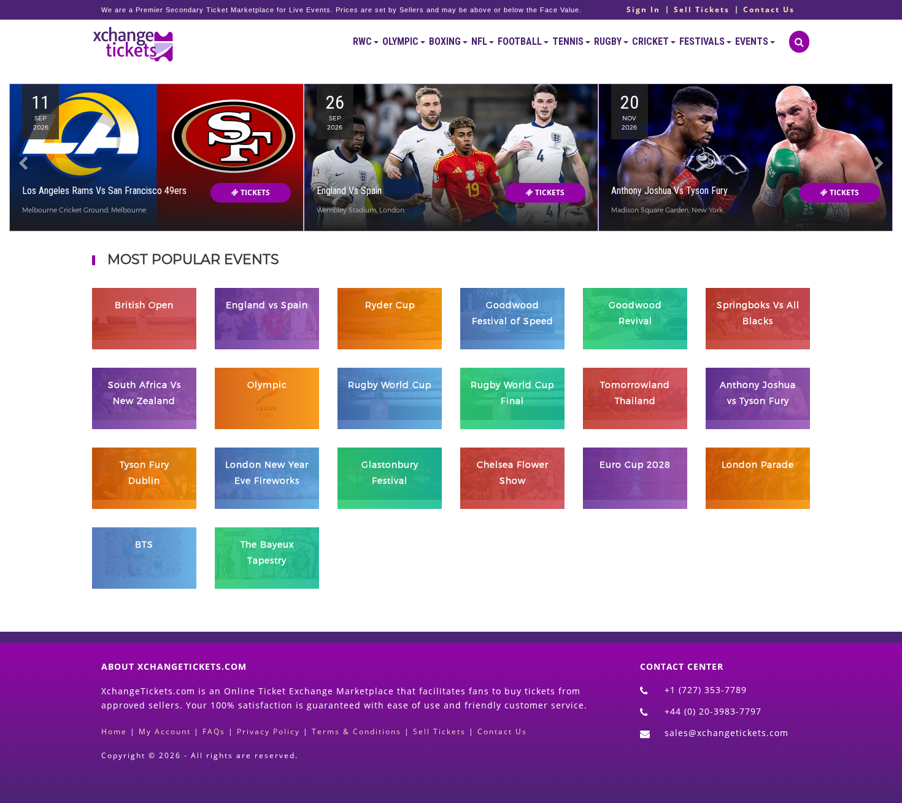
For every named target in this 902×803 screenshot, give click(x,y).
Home (114, 731)
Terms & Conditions (356, 731)
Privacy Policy (268, 731)
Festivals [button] (703, 41)
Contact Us (769, 10)
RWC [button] (363, 41)
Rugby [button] (608, 41)
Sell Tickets (702, 10)
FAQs (213, 731)
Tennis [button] (568, 41)
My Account (165, 731)
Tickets (254, 192)
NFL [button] (480, 41)
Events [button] (752, 41)
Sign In (643, 10)
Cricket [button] (651, 41)
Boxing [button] (446, 41)
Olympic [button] (401, 41)
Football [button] (521, 41)
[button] (23, 181)
